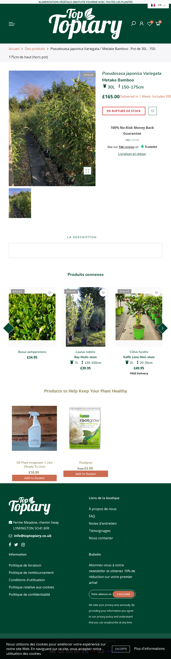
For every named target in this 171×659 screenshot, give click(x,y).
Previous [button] (8, 328)
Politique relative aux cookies (31, 587)
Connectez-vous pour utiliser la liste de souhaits (152, 111)
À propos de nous (103, 509)
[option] (52, 128)
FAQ (92, 516)
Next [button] (162, 328)
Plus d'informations (149, 648)
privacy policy (105, 616)
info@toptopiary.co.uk (33, 535)
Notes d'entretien (103, 523)
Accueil (14, 48)
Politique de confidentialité (29, 594)
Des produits (35, 48)
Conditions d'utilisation (27, 580)
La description (82, 237)
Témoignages (100, 530)
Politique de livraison (25, 565)
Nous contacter (101, 538)
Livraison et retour (132, 154)
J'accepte (121, 649)
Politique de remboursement (31, 572)
